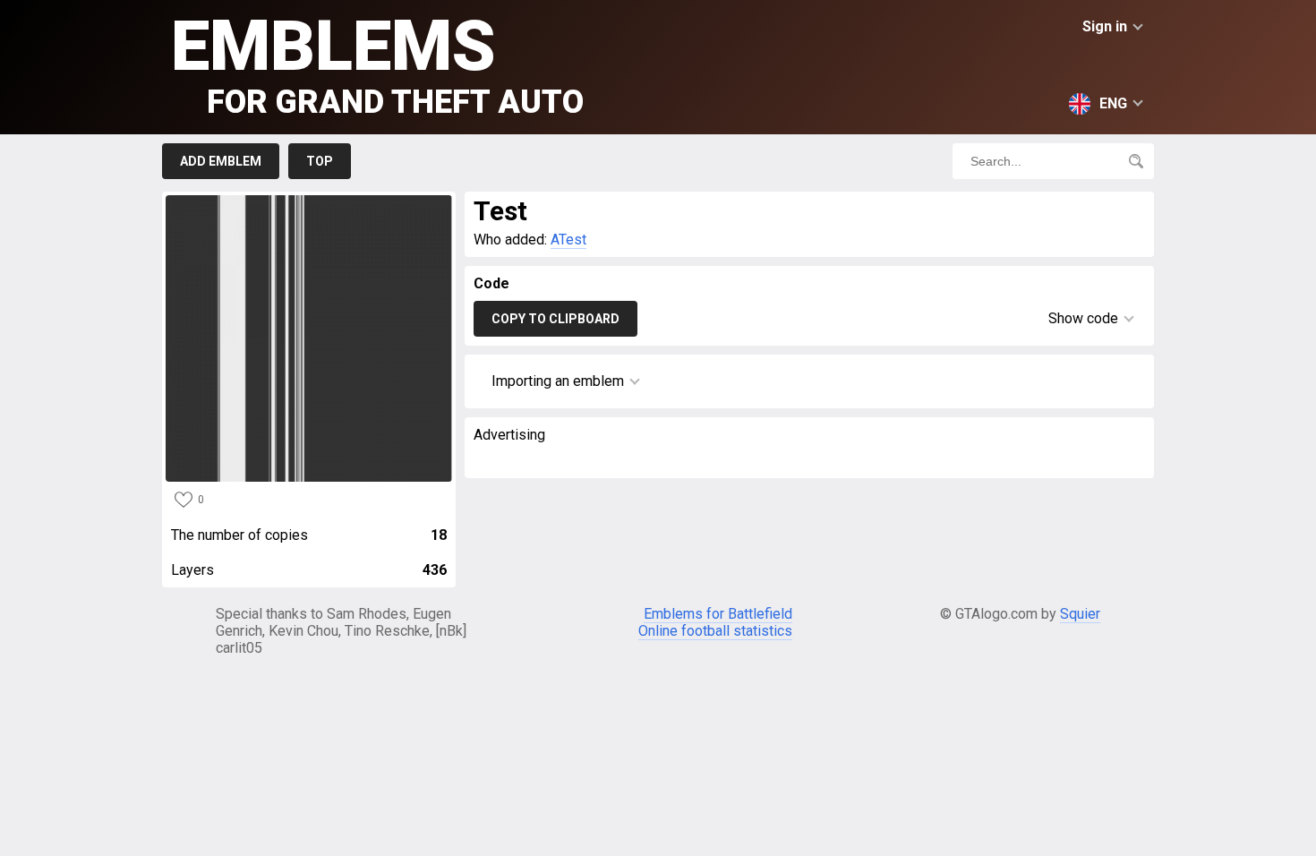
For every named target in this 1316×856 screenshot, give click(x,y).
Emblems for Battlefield (718, 613)
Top (319, 161)
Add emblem (220, 161)
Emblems (377, 63)
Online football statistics (715, 630)
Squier (1080, 613)
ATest (568, 239)
